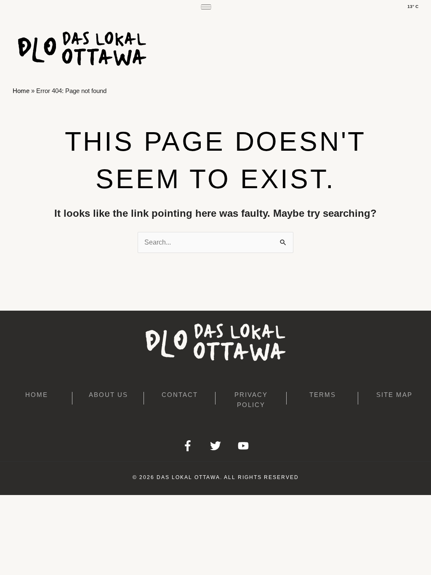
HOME (36, 394)
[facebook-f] (188, 445)
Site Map (394, 394)
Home (21, 90)
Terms (322, 394)
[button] (15, 15)
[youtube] (243, 445)
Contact (180, 394)
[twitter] (215, 445)
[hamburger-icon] (206, 7)
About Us (108, 394)
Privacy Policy (251, 399)
